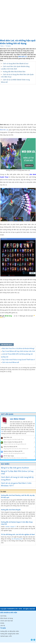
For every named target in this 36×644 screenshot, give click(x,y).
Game (2, 46)
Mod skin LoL (22, 56)
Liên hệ (2, 625)
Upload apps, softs (6, 636)
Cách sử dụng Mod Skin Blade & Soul (15, 64)
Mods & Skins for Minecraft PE (13, 451)
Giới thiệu (3, 616)
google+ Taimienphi (34, 640)
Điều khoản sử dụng (6, 618)
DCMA (2, 623)
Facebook (32, 640)
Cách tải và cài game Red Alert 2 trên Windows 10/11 (16, 484)
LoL (2, 431)
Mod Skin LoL (4, 130)
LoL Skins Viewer (17, 419)
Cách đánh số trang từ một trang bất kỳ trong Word (17, 478)
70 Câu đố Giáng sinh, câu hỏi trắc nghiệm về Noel (18, 534)
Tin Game (8, 46)
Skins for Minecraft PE (10, 446)
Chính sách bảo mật (6, 621)
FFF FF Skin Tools (9, 456)
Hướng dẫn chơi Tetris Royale (11, 510)
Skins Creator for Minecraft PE (13, 442)
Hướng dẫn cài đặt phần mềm (9, 631)
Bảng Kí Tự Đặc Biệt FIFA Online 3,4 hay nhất (17, 472)
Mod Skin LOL (8, 437)
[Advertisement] (18, 19)
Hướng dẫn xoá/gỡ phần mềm (9, 634)
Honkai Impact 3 (10, 526)
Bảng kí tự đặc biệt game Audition (15, 467)
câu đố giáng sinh (17, 539)
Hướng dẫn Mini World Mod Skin (14, 72)
